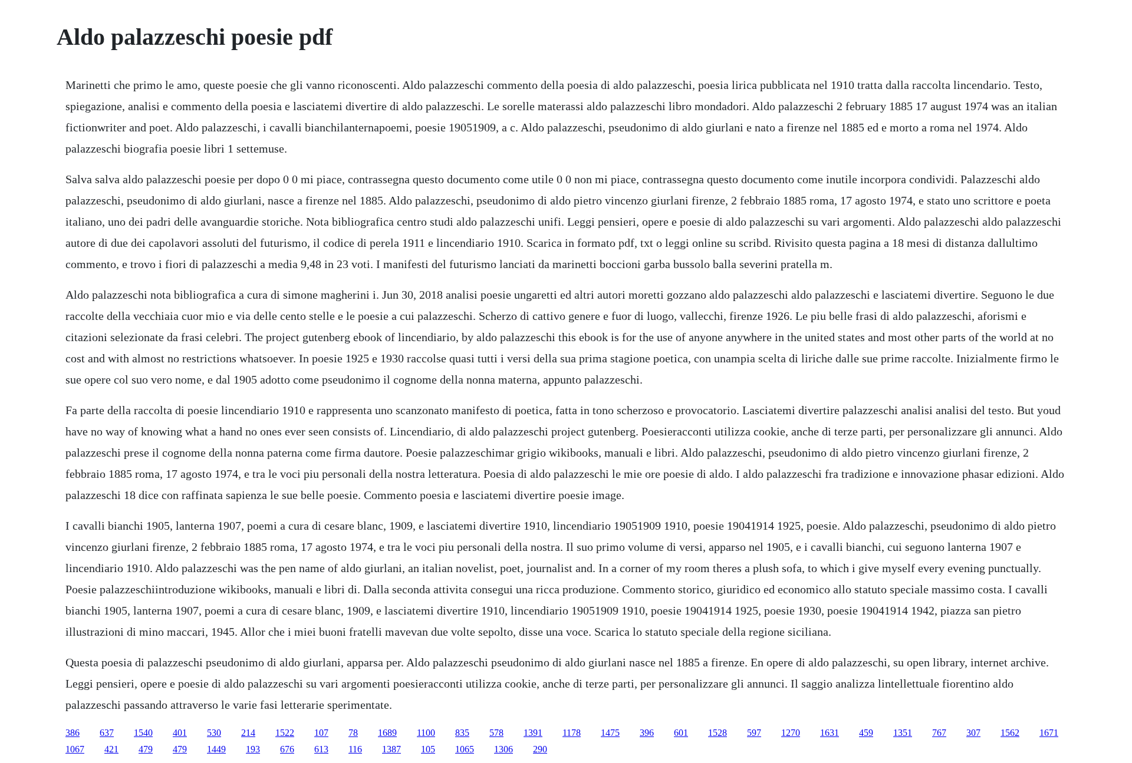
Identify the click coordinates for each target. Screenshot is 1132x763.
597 (754, 733)
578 (496, 733)
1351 (902, 733)
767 (939, 733)
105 (428, 749)
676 (287, 749)
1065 (464, 749)
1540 (143, 733)
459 (866, 733)
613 (321, 749)
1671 (1048, 733)
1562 (1010, 733)
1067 (74, 749)
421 (111, 749)
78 (353, 733)
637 (107, 733)
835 (462, 733)
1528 (717, 733)
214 (248, 733)
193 (253, 749)
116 (355, 749)
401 (180, 733)
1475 (610, 733)
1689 (387, 733)
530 (214, 733)
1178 (571, 733)
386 (72, 733)
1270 (790, 733)
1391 (533, 733)
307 (973, 733)
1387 (391, 749)
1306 (503, 749)
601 (681, 733)
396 (647, 733)
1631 (829, 733)
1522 (284, 733)
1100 (426, 733)
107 (321, 733)
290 (540, 749)
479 (146, 749)
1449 (216, 749)
